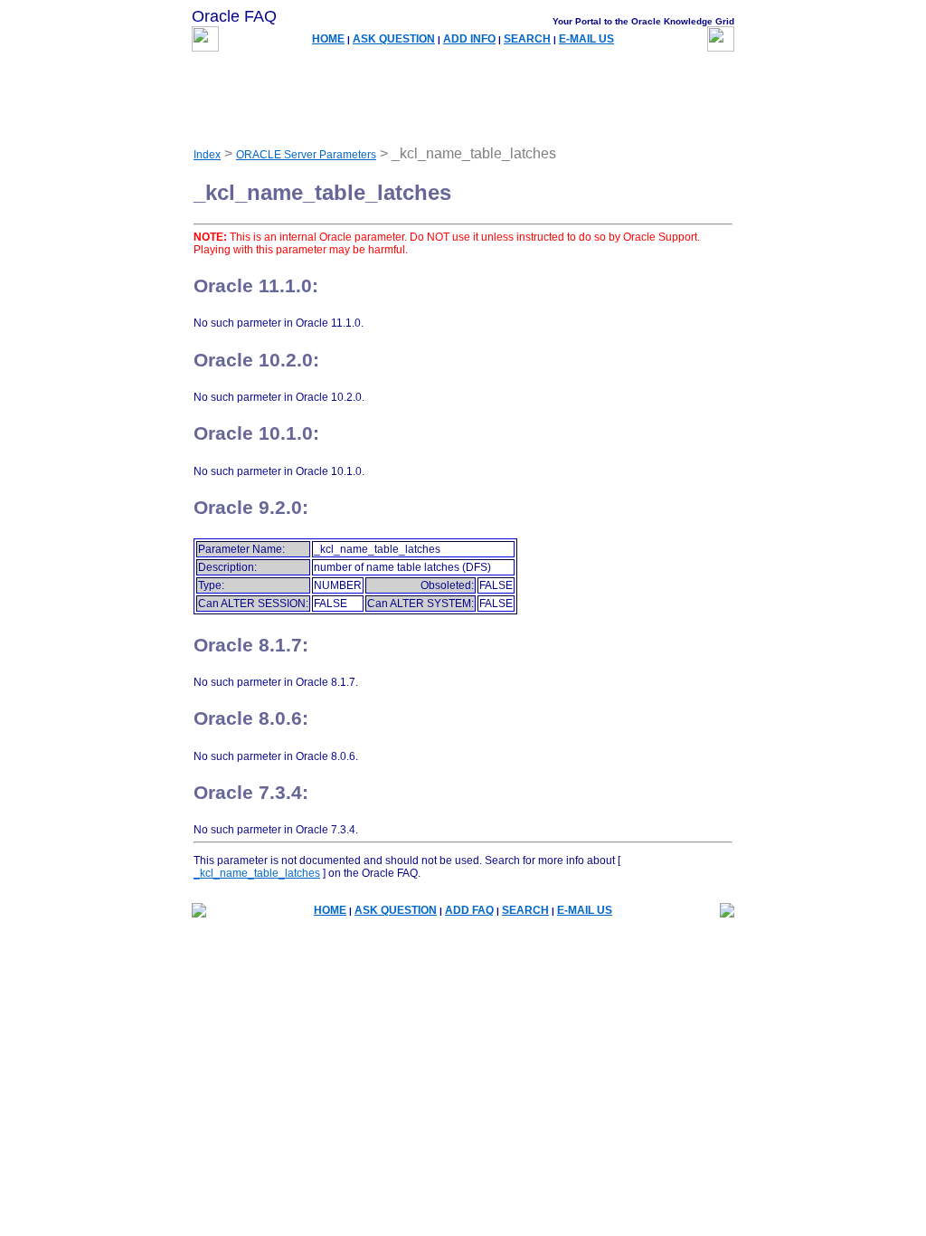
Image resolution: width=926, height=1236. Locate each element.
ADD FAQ (469, 910)
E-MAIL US (586, 39)
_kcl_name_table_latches (257, 873)
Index (207, 154)
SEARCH (527, 39)
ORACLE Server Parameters (306, 154)
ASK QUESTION (394, 39)
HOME (328, 39)
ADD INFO (469, 39)
